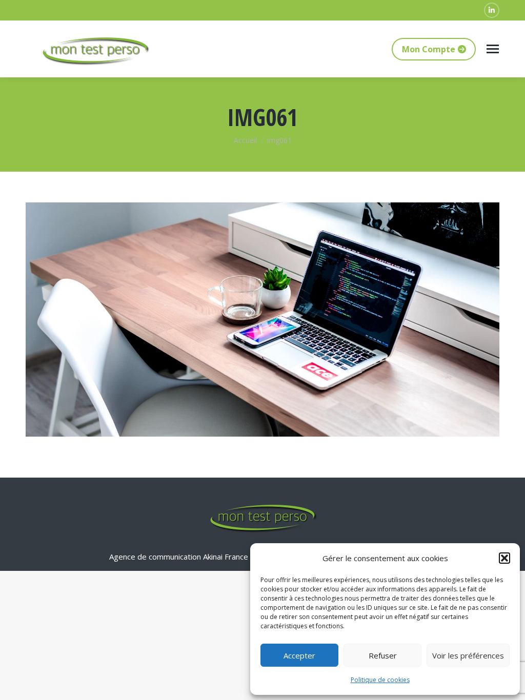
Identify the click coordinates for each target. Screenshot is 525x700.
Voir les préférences (468, 655)
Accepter (299, 655)
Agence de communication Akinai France (179, 556)
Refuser (383, 655)
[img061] (262, 319)
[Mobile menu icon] (492, 49)
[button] (504, 558)
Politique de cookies (380, 679)
